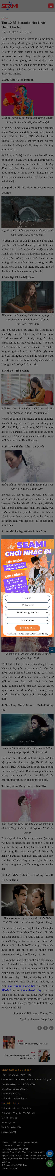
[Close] (52, 540)
